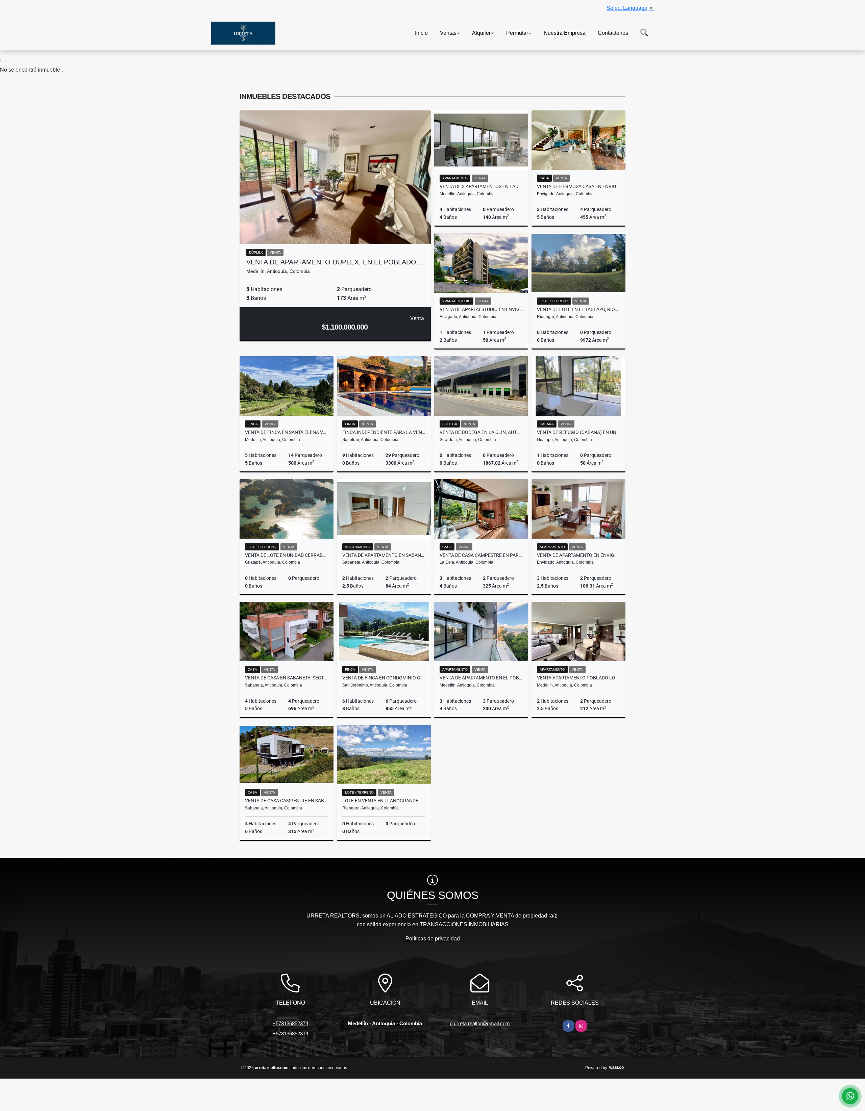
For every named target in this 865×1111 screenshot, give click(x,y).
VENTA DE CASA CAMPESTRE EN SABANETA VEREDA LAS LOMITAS (286, 800)
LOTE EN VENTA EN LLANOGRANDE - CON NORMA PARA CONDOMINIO (383, 800)
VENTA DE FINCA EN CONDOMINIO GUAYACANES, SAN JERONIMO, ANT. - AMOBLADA (383, 677)
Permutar (517, 32)
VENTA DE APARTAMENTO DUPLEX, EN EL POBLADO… (334, 262)
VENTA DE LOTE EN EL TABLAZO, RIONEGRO (578, 309)
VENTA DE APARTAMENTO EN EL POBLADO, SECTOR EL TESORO (481, 677)
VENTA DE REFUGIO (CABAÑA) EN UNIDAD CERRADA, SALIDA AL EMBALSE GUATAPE (578, 432)
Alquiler (481, 32)
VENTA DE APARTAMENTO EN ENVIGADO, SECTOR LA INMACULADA (578, 555)
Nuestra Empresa (565, 32)
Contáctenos (613, 32)
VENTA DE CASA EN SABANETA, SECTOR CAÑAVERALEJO (286, 677)
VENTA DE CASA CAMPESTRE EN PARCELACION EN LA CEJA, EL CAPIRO (481, 555)
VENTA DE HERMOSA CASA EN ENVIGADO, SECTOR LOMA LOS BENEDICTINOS (578, 186)
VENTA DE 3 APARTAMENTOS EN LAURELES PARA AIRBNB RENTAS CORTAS (481, 186)
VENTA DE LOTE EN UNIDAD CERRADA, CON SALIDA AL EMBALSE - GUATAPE (286, 555)
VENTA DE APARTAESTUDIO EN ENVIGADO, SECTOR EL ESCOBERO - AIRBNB (481, 309)
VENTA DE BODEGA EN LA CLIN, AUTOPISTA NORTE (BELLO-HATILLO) (481, 432)
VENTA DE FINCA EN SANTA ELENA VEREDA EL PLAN (286, 432)
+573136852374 (290, 1023)
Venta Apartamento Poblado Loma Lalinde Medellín (578, 677)
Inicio (421, 32)
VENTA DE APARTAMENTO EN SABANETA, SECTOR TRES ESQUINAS (383, 555)
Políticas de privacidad (432, 938)
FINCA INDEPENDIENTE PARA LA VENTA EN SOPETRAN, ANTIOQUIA (383, 432)
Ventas (448, 32)
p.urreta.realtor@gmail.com (480, 1023)
